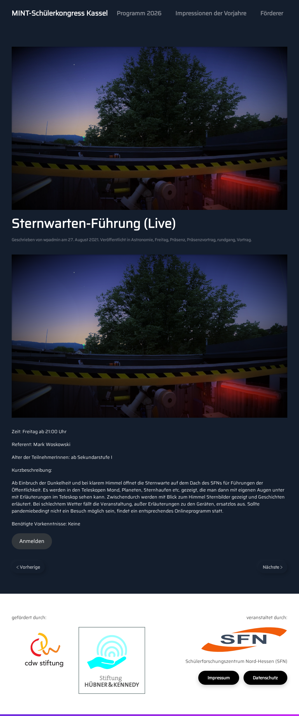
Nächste (271, 567)
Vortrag (244, 239)
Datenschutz (265, 677)
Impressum (219, 677)
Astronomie (142, 239)
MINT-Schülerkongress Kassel (60, 13)
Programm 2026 (139, 13)
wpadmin (51, 239)
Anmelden (31, 541)
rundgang (226, 239)
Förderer (271, 13)
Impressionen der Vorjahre (210, 13)
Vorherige (29, 567)
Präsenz (177, 239)
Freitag (161, 239)
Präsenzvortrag (201, 239)
